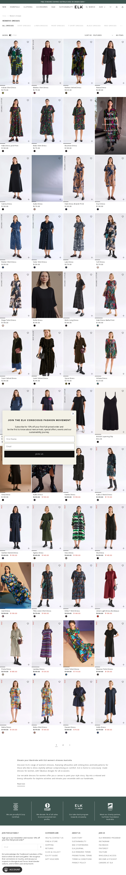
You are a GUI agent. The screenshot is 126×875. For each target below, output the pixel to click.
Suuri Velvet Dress (9, 378)
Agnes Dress (38, 553)
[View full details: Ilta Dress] (110, 527)
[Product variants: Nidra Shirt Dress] (60, 722)
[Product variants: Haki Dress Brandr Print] (91, 199)
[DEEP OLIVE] (3, 384)
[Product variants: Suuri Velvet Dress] (28, 373)
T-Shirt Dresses (75, 26)
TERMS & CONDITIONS (82, 859)
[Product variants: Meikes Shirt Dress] (60, 83)
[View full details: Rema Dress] (110, 62)
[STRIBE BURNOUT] (66, 93)
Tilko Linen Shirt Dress (42, 611)
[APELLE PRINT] (66, 674)
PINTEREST (103, 848)
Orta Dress (5, 495)
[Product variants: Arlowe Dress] (123, 373)
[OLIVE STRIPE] (3, 674)
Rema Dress (101, 87)
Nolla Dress (38, 320)
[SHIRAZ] (34, 93)
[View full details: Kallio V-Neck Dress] (110, 469)
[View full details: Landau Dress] (47, 643)
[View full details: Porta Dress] (15, 643)
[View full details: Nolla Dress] (47, 294)
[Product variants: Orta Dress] (28, 490)
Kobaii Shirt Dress (8, 87)
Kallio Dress (38, 495)
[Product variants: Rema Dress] (123, 83)
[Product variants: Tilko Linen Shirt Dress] (60, 606)
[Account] (117, 7)
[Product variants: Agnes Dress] (60, 548)
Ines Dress (69, 553)
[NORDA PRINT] (34, 500)
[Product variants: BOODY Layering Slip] (123, 432)
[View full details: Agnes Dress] (47, 527)
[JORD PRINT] (3, 151)
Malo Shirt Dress (40, 146)
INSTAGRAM (104, 841)
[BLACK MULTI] (66, 325)
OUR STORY (77, 838)
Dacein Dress (70, 727)
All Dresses (8, 26)
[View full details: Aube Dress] (47, 178)
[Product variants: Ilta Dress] (123, 548)
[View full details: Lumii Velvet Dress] (47, 353)
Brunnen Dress (71, 146)
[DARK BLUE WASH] (34, 267)
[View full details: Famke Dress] (78, 469)
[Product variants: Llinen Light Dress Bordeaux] (123, 606)
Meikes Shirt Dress (40, 87)
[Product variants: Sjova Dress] (91, 373)
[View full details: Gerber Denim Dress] (15, 527)
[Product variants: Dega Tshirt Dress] (28, 315)
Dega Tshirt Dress (8, 320)
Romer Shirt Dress (8, 262)
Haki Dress (69, 436)
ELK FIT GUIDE (51, 855)
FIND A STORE (51, 841)
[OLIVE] (66, 384)
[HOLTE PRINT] (98, 267)
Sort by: (88, 35)
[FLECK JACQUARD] (3, 267)
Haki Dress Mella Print (105, 320)
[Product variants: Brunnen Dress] (91, 141)
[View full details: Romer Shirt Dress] (15, 236)
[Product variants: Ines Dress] (91, 548)
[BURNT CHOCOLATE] (98, 674)
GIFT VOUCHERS (52, 859)
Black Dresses (94, 26)
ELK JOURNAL (78, 848)
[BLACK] (98, 93)
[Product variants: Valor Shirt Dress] (60, 257)
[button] (28, 41)
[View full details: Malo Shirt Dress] (47, 120)
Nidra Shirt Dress (40, 727)
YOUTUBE (103, 852)
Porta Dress (6, 669)
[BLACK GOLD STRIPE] (34, 384)
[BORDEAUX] (98, 616)
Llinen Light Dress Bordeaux (107, 611)
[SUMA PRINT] (3, 616)
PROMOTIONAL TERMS (82, 855)
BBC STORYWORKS (80, 845)
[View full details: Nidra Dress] (15, 702)
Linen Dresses (41, 26)
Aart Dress (5, 611)
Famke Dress (70, 495)
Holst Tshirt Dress (72, 669)
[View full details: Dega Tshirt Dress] (15, 294)
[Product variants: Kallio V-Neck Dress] (123, 490)
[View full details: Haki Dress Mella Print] (110, 294)
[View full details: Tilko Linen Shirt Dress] (47, 585)
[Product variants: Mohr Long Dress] (91, 315)
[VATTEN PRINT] (66, 267)
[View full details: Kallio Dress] (47, 469)
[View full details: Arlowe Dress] (110, 353)
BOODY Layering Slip (104, 436)
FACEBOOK (103, 845)
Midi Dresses (110, 26)
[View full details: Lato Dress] (78, 236)
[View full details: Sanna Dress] (15, 178)
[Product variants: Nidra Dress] (28, 722)
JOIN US (39, 454)
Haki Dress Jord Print (9, 146)
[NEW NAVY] (66, 732)
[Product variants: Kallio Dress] (60, 490)
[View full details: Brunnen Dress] (78, 120)
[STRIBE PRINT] (3, 93)
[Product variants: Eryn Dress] (123, 199)
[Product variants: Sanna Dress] (28, 199)
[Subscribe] (41, 847)
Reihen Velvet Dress (73, 87)
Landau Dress (38, 669)
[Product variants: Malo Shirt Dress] (60, 141)
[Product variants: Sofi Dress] (123, 257)
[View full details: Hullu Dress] (110, 702)
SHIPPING (49, 845)
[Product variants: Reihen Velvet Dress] (91, 83)
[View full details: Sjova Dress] (78, 353)
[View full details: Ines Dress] (78, 527)
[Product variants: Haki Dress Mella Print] (123, 315)
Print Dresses (58, 26)
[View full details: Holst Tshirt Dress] (78, 643)
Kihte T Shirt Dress (72, 611)
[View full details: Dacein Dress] (78, 702)
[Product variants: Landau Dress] (60, 664)
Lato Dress (69, 262)
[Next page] (69, 745)
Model (5, 35)
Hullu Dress (101, 727)
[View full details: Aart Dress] (15, 585)
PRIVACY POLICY (79, 862)
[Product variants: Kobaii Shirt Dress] (28, 83)
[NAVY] (98, 732)
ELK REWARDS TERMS (81, 852)
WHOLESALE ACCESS (107, 855)
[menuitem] (4, 7)
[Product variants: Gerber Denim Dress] (28, 548)
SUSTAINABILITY (79, 841)
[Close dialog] (73, 413)
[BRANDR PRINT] (66, 209)
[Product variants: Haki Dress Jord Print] (28, 141)
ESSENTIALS (15, 7)
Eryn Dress (100, 204)
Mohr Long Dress (72, 320)
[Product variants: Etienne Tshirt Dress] (123, 664)
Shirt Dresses (24, 26)
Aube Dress (38, 204)
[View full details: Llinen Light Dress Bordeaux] (110, 585)
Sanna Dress (6, 204)
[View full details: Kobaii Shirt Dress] (15, 62)
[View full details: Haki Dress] (78, 411)
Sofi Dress (100, 262)
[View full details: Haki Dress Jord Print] (15, 120)
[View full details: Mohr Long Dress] (78, 294)
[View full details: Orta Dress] (15, 469)
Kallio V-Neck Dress (104, 495)
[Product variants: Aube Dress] (60, 199)
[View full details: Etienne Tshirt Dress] (110, 643)
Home (4, 16)
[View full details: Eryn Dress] (110, 178)
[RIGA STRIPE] (34, 674)
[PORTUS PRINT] (34, 558)
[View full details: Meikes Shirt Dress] (47, 62)
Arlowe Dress (101, 378)
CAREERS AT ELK (106, 862)
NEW (4, 7)
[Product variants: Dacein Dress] (91, 722)
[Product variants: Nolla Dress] (60, 315)
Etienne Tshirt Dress (104, 669)
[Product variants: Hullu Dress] (123, 722)
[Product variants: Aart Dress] (28, 606)
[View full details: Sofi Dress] (110, 236)
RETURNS (49, 848)
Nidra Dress (6, 727)
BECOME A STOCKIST (108, 859)
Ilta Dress (100, 553)
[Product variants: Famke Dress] (91, 490)
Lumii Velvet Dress (40, 378)
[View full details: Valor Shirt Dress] (47, 236)
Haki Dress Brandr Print (74, 204)
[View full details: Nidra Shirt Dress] (47, 702)
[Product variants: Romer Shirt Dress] (28, 257)
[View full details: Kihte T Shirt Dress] (78, 585)
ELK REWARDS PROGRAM (109, 838)
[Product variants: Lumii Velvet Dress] (60, 373)
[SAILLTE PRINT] (66, 558)
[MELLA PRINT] (98, 325)
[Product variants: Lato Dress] (91, 257)
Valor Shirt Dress (40, 262)
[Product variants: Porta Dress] (28, 664)
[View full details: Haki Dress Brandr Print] (78, 178)
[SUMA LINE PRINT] (34, 616)
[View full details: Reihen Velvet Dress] (78, 62)
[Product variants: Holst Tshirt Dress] (91, 664)
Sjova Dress (70, 378)
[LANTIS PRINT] (34, 209)
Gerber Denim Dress (9, 553)
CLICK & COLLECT (53, 852)
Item (15, 35)
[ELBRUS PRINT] (3, 732)
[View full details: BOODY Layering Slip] (110, 411)
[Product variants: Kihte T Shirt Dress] (91, 606)
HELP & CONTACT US (54, 838)
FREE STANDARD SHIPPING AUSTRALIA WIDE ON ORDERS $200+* (63, 2)
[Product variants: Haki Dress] (91, 432)
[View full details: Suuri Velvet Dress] (15, 353)
